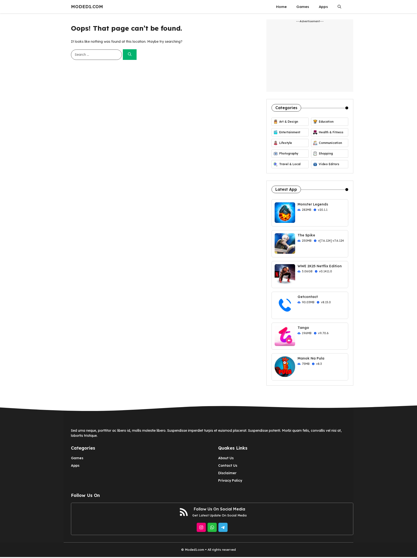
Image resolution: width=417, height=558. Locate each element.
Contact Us (227, 465)
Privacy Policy (230, 480)
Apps (323, 6)
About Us (226, 458)
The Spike (306, 235)
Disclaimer (227, 473)
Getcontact (308, 297)
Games (302, 6)
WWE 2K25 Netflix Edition (320, 266)
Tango (303, 327)
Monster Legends (313, 204)
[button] (339, 6)
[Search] (130, 54)
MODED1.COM (87, 6)
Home (281, 6)
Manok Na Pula (311, 358)
